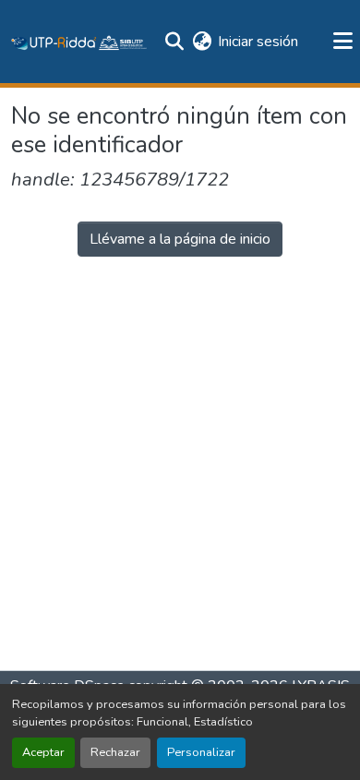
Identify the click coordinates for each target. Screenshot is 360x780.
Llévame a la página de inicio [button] (180, 239)
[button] (79, 41)
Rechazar (115, 752)
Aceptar (43, 752)
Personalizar (201, 752)
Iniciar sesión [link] (258, 41)
